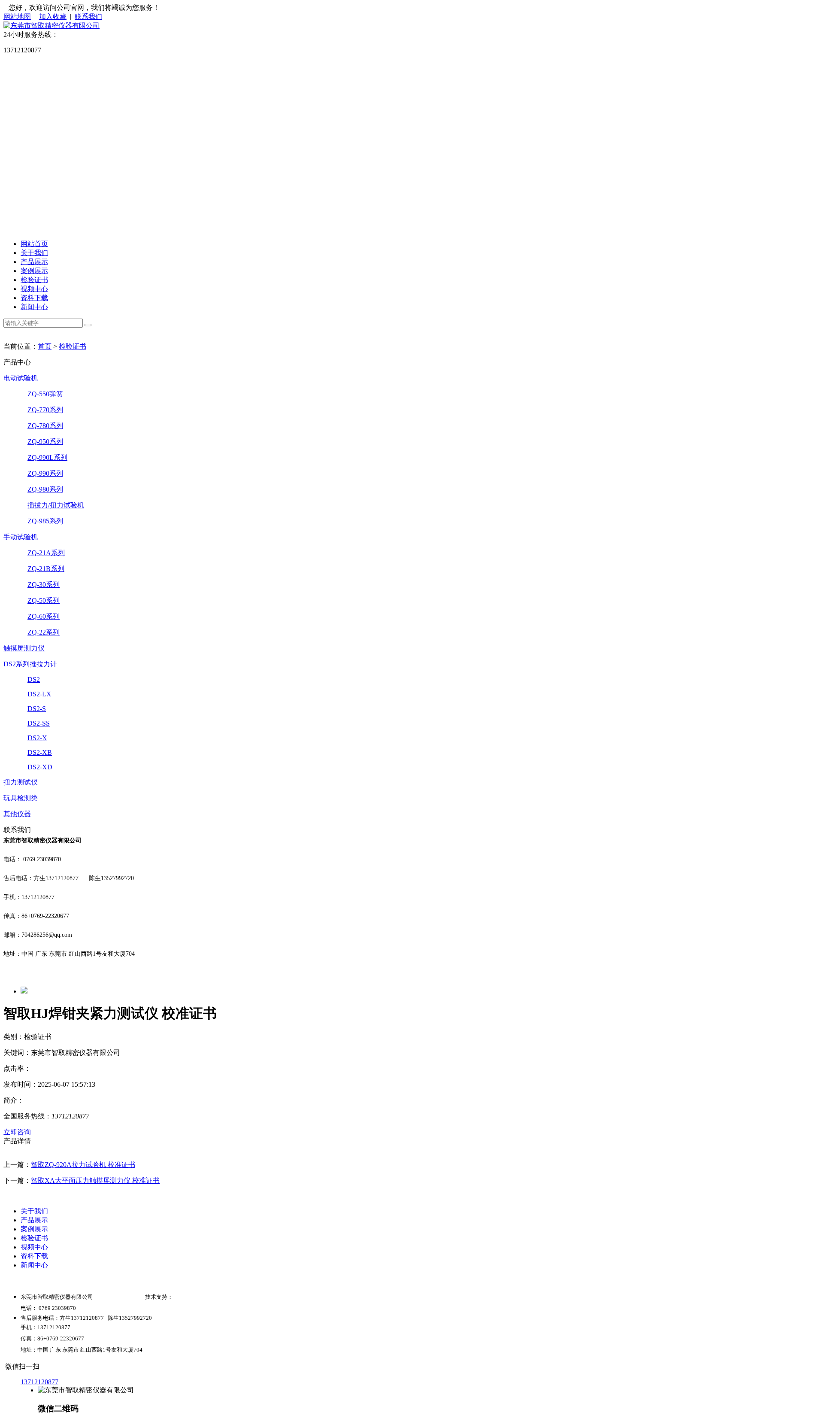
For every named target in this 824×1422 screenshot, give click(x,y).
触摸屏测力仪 (24, 648)
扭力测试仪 (20, 782)
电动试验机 (20, 378)
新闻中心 (34, 306)
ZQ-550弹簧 (45, 394)
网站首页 (34, 243)
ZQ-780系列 (45, 425)
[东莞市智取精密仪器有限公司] (51, 25)
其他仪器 (17, 813)
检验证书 (34, 279)
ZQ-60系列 (43, 616)
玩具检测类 (20, 798)
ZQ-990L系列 (47, 457)
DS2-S (36, 708)
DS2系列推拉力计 (30, 664)
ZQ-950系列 (45, 441)
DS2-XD (39, 767)
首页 (45, 346)
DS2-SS (38, 723)
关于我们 (34, 252)
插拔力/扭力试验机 (55, 505)
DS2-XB (39, 752)
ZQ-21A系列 (46, 552)
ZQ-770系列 (45, 409)
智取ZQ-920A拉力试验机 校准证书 (83, 1164)
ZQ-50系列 (43, 600)
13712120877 (39, 1382)
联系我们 (88, 16)
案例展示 (34, 270)
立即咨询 (17, 1132)
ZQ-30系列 (43, 584)
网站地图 (17, 16)
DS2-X (37, 737)
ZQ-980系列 (45, 489)
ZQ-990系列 (45, 473)
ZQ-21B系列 (45, 568)
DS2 (33, 679)
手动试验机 (20, 537)
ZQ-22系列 (43, 632)
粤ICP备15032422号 (119, 1297)
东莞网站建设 (189, 1297)
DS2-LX (39, 694)
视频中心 (34, 288)
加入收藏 (53, 16)
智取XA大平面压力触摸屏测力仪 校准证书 (95, 1180)
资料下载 (34, 297)
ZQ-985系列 (45, 521)
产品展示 (34, 261)
